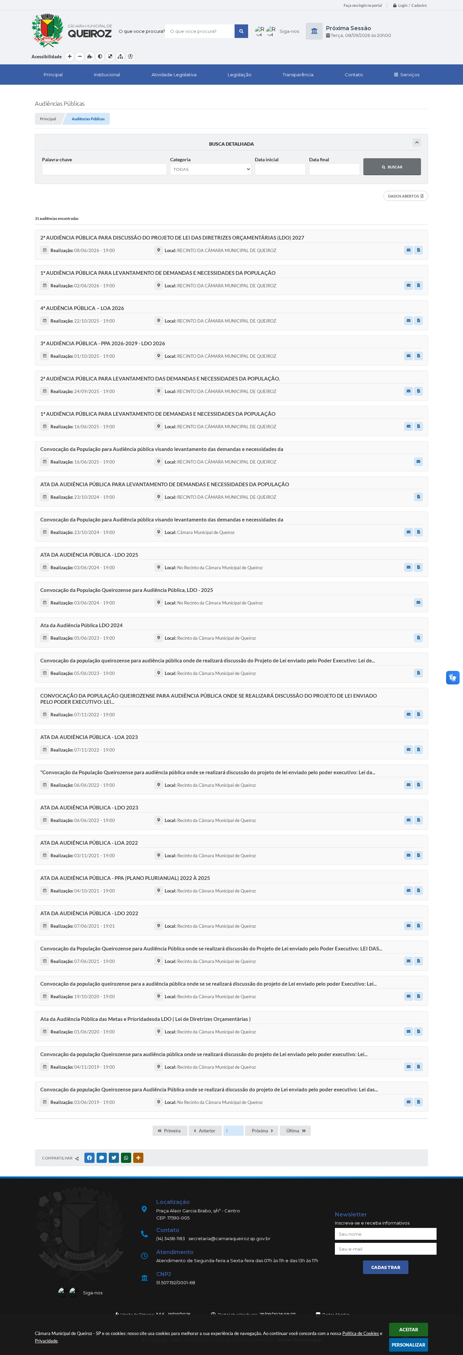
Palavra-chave (57, 159)
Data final (319, 159)
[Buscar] (241, 31)
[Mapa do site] (120, 56)
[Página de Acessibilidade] (130, 56)
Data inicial (267, 159)
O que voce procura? (142, 31)
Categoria (180, 159)
